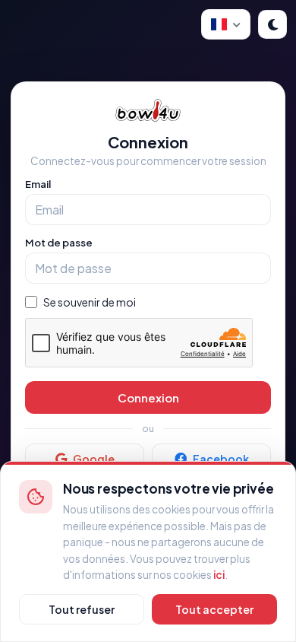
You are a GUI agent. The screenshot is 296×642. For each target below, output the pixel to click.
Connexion (148, 397)
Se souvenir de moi (89, 302)
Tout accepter (214, 609)
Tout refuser (82, 609)
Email (38, 184)
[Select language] (225, 24)
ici (219, 574)
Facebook (221, 459)
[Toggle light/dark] (272, 24)
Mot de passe (59, 243)
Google (94, 459)
